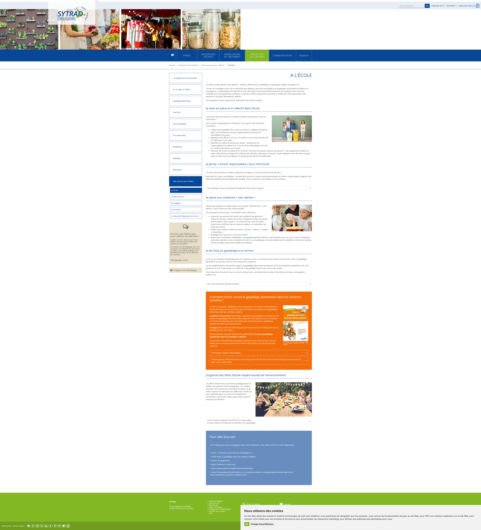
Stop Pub (176, 112)
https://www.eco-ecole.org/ (223, 464)
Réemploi (177, 158)
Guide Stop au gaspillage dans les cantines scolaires (233, 456)
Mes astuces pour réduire (212, 65)
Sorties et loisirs (177, 196)
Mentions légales (216, 501)
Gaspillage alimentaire (182, 101)
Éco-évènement (179, 135)
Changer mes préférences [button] (262, 524)
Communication (282, 55)
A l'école (174, 190)
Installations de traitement (232, 55)
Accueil (172, 55)
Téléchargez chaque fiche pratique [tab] (226, 352)
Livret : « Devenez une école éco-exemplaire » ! (231, 452)
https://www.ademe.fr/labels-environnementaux (232, 468)
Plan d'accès (214, 503)
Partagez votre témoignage (184, 270)
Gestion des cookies (217, 511)
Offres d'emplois (215, 507)
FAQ (210, 513)
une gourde (248, 237)
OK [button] (247, 524)
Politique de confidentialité (219, 509)
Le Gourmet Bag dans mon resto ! (185, 216)
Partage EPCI (437, 6)
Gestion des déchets (208, 55)
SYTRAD (187, 55)
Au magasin (176, 203)
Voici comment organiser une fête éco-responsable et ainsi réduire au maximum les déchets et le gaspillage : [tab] (231, 421)
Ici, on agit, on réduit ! (182, 89)
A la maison (176, 209)
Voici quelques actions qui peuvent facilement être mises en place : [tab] (236, 188)
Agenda (303, 55)
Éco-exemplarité (179, 124)
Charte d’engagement (221, 460)
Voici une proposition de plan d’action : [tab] (223, 284)
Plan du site (213, 505)
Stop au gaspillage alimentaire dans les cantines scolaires (241, 335)
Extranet (451, 6)
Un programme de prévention (185, 78)
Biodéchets (177, 147)
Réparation (177, 170)
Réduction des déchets (257, 55)
